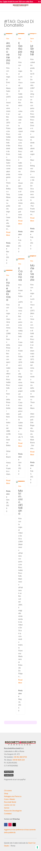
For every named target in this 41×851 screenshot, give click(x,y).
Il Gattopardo (20, 50)
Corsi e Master (9, 799)
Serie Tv (32, 40)
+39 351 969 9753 (20, 757)
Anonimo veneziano (8, 53)
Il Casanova (20, 274)
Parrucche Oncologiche (13, 811)
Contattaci (8, 813)
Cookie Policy (9, 775)
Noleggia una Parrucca (12, 796)
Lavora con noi (9, 805)
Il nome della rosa (8, 290)
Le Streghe (32, 50)
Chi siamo (8, 790)
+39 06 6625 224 (18, 760)
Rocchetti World (10, 802)
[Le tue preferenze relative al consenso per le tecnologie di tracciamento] (37, 847)
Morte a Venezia (32, 272)
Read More (8, 233)
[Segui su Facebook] (5, 824)
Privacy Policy (9, 771)
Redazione (8, 246)
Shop (6, 793)
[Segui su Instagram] (10, 824)
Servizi (6, 808)
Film (7, 38)
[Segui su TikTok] (14, 824)
